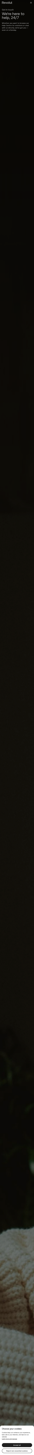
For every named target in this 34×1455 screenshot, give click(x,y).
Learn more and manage (9, 1439)
